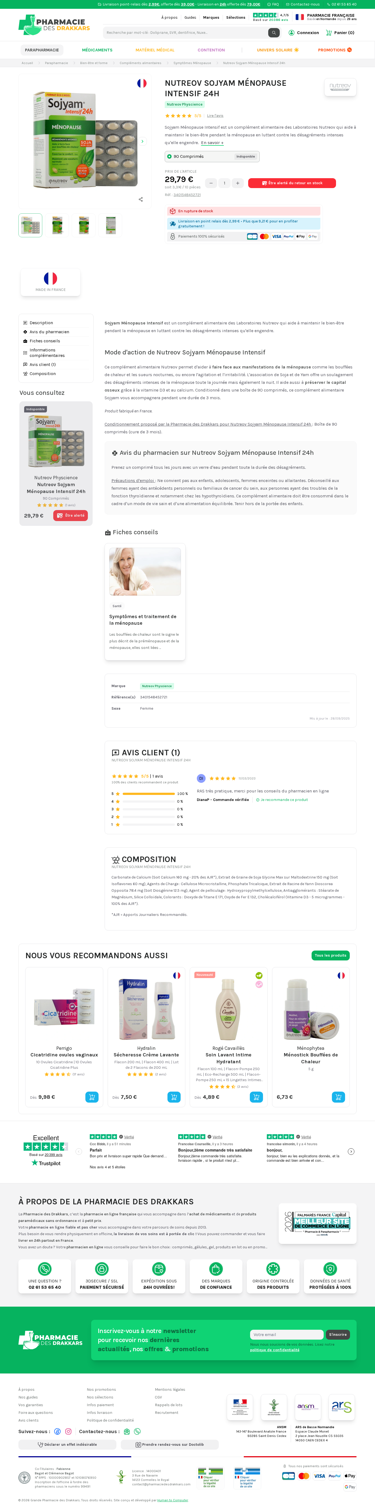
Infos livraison (99, 1412)
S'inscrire (338, 1334)
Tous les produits (330, 955)
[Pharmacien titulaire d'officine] (211, 1477)
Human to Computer (172, 1500)
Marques (211, 17)
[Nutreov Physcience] (340, 87)
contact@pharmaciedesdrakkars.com (161, 1484)
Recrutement (166, 1412)
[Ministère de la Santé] (240, 1407)
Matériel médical (155, 50)
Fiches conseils (45, 340)
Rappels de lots (169, 1405)
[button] (141, 199)
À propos (169, 17)
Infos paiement (100, 1405)
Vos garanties (30, 1405)
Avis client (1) (43, 364)
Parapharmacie (42, 50)
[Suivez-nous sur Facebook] (57, 1431)
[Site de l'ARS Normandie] (342, 1407)
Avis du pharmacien (49, 331)
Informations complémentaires (47, 352)
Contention (211, 50)
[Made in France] (53, 282)
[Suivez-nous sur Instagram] (68, 1431)
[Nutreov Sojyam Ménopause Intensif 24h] (85, 140)
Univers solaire (278, 50)
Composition (43, 373)
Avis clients (28, 1420)
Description (41, 322)
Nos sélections (100, 1397)
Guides (190, 17)
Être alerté (295, 183)
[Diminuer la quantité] (211, 183)
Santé (117, 606)
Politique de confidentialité (110, 1420)
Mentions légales (170, 1389)
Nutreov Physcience (185, 104)
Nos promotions (101, 1389)
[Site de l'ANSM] (308, 1407)
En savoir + (212, 142)
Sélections (235, 17)
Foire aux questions (35, 1412)
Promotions (332, 50)
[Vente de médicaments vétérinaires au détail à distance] (247, 1477)
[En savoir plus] (142, 83)
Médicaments (97, 50)
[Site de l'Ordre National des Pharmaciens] (274, 1407)
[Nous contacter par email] (127, 1431)
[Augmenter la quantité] (238, 183)
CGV (158, 1397)
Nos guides (28, 1397)
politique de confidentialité (275, 1349)
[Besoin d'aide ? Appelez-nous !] (137, 1431)
